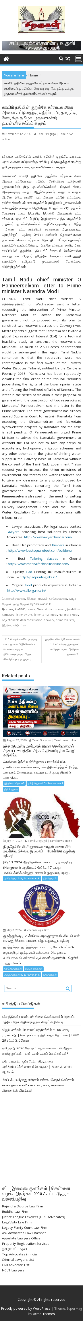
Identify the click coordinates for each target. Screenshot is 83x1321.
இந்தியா (6, 625)
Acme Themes (44, 1313)
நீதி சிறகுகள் (11, 789)
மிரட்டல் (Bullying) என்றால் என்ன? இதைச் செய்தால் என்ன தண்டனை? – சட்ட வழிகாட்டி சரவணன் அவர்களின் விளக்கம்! (38, 1084)
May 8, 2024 (13, 930)
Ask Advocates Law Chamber (24, 1233)
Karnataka (8, 615)
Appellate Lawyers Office (21, 1238)
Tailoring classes (44, 558)
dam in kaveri (56, 609)
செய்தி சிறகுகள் (58, 599)
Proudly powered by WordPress (25, 1308)
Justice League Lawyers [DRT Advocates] (33, 1217)
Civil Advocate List (15, 1265)
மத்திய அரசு (19, 625)
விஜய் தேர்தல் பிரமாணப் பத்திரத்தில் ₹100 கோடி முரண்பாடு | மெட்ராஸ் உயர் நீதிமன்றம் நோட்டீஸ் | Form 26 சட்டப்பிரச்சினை (40, 1034)
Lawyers (12, 531)
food (28, 585)
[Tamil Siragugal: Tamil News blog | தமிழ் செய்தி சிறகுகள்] (6, 58)
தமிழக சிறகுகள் (33, 968)
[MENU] (78, 59)
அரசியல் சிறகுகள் (15, 599)
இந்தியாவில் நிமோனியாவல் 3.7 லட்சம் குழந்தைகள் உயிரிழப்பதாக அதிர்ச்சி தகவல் (62, 646)
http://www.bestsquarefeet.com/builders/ (40, 550)
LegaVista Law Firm (17, 1222)
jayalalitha (73, 609)
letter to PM (41, 615)
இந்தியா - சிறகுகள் (37, 599)
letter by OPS (24, 615)
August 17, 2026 (16, 740)
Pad (29, 571)
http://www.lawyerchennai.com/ (48, 537)
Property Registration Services (25, 1243)
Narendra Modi (68, 615)
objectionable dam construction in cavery (28, 620)
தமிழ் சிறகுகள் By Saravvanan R (32, 604)
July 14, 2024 (14, 841)
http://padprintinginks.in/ (38, 577)
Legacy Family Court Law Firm (24, 1227)
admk (9, 609)
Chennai (42, 609)
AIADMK (20, 609)
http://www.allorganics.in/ (26, 590)
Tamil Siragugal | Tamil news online (54, 740)
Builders (58, 545)
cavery (31, 609)
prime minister (65, 620)
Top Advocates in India (19, 1254)
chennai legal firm (38, 930)
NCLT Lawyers (13, 1270)
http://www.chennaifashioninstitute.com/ (38, 563)
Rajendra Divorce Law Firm (22, 1206)
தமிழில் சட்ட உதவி (14, 1249)
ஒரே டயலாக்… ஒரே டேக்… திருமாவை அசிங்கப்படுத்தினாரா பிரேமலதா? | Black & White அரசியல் (37, 1066)
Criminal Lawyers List (18, 1259)
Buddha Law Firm (15, 1211)
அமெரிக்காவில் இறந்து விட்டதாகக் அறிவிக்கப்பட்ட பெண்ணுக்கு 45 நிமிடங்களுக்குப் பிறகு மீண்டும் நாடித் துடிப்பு (21, 649)
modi (53, 615)
